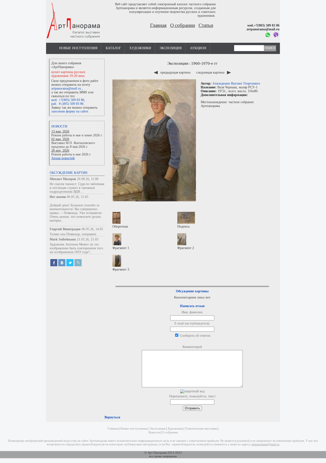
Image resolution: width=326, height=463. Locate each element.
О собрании (182, 25)
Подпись (183, 226)
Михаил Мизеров (63, 179)
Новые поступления (78, 48)
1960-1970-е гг (204, 63)
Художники (140, 48)
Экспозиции (177, 63)
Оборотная (120, 226)
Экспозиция (170, 48)
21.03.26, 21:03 (87, 239)
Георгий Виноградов (65, 229)
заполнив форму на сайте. (70, 111)
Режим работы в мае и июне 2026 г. (77, 135)
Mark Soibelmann (63, 239)
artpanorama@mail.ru (66, 88)
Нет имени (58, 197)
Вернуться (112, 417)
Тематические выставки (201, 428)
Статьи (206, 25)
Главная (158, 25)
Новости (59, 126)
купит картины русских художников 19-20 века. (68, 74)
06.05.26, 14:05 (92, 229)
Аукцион (198, 48)
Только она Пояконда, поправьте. (73, 234)
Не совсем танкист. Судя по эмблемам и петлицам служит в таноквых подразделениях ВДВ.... (77, 187)
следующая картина (210, 72)
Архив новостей (63, 158)
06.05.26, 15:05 (77, 197)
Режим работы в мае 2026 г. (71, 154)
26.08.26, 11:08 (87, 179)
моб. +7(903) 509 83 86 (67, 100)
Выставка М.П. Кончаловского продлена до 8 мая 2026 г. (73, 145)
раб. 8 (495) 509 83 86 (67, 104)
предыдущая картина (175, 72)
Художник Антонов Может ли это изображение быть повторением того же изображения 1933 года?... (76, 248)
